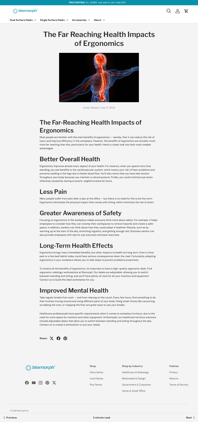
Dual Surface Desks (21, 20)
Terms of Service (178, 384)
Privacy (173, 372)
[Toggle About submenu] (104, 20)
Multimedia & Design (134, 378)
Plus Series (96, 384)
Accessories (79, 20)
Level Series (96, 378)
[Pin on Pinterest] (65, 338)
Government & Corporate (136, 384)
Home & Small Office (133, 390)
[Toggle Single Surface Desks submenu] (67, 20)
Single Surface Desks (52, 20)
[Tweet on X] (51, 338)
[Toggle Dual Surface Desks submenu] (35, 20)
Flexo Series (96, 372)
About (97, 20)
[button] (186, 11)
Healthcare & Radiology (135, 372)
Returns (173, 378)
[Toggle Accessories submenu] (89, 20)
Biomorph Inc (23, 410)
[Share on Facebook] (58, 338)
